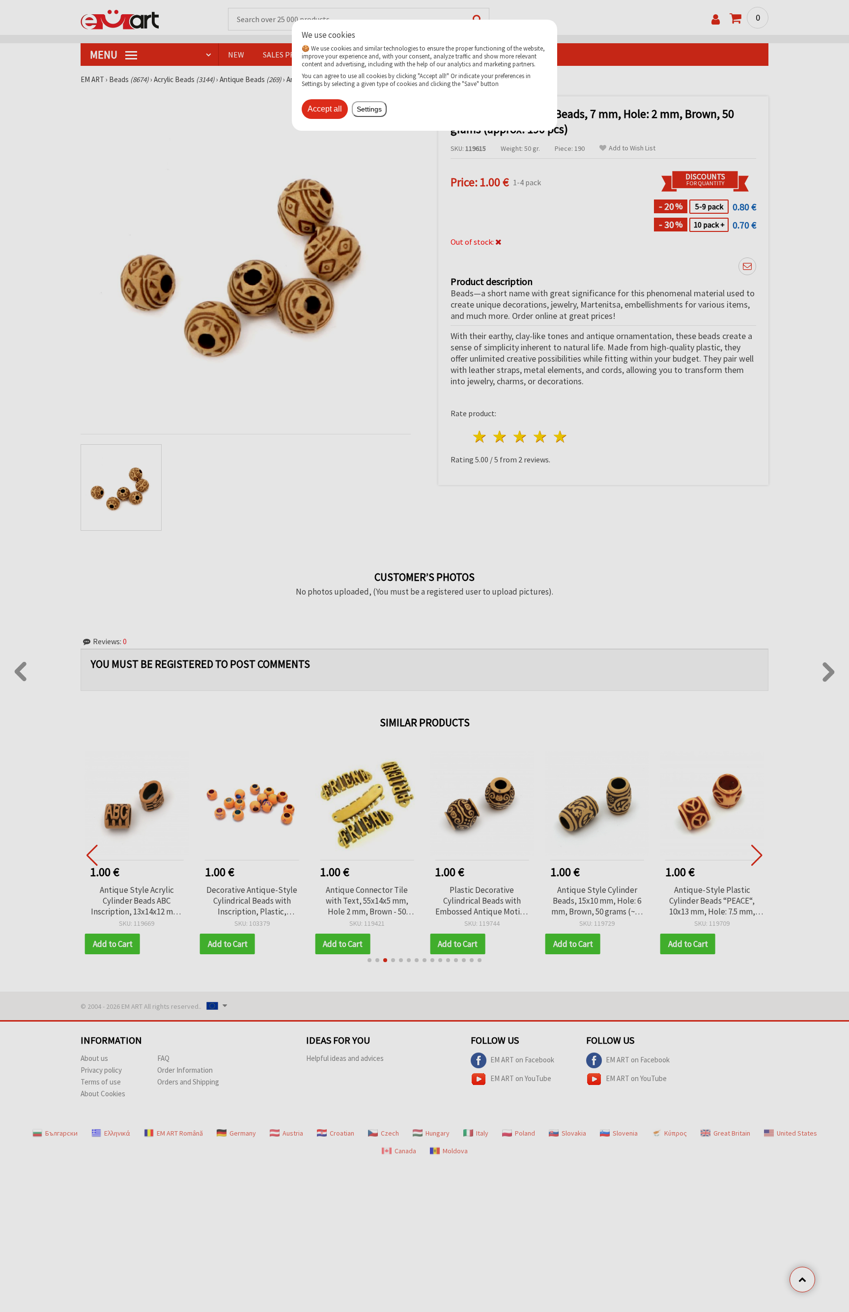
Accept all (325, 109)
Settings (369, 109)
